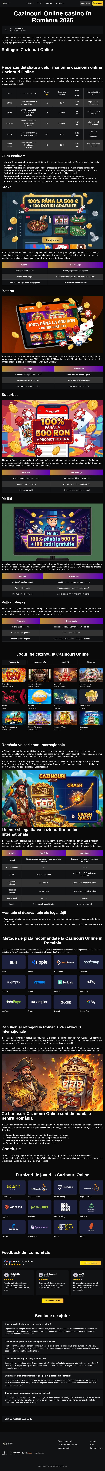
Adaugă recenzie (90, 1263)
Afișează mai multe (52, 1301)
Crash (63, 662)
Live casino (38, 662)
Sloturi (89, 662)
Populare (12, 662)
